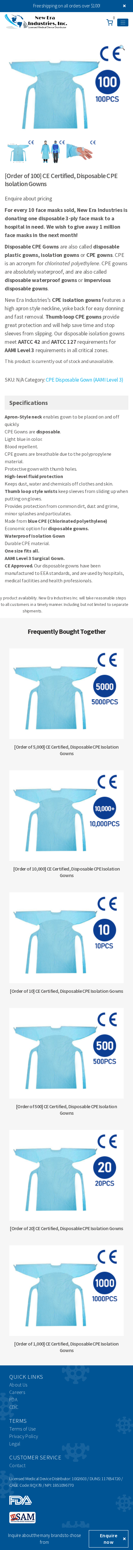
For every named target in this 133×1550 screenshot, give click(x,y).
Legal (14, 1443)
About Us (18, 1385)
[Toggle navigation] (122, 23)
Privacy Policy (23, 1436)
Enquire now (109, 1538)
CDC (13, 1407)
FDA (13, 1399)
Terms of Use (22, 1429)
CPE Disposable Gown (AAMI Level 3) (84, 379)
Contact (17, 1465)
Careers (17, 1392)
